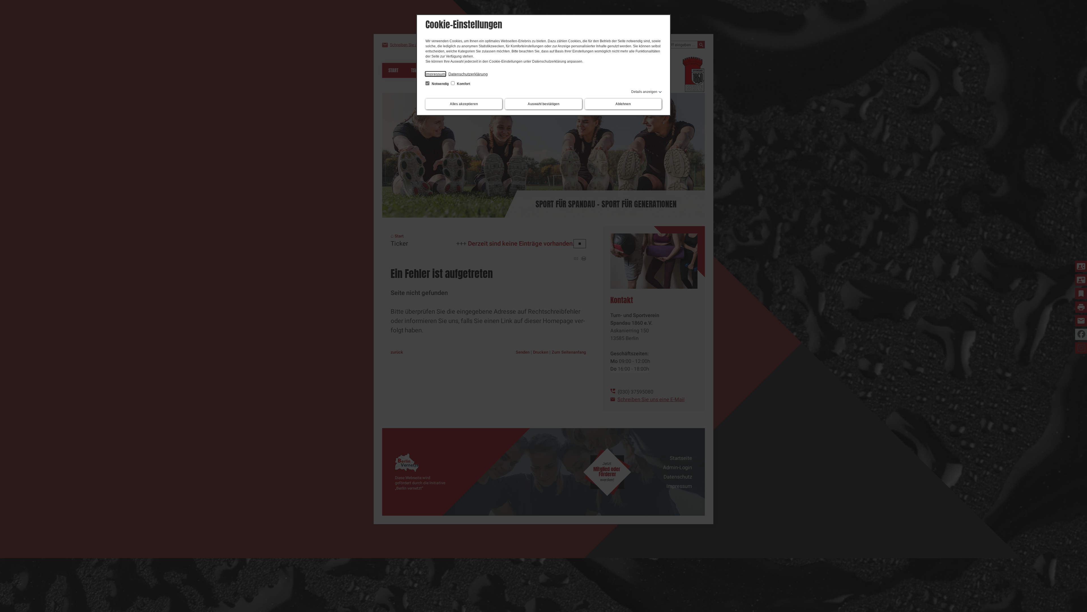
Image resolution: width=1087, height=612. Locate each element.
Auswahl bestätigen (543, 104)
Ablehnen (623, 104)
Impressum (435, 74)
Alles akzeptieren (464, 104)
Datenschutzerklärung (468, 74)
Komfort (463, 84)
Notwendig (440, 84)
